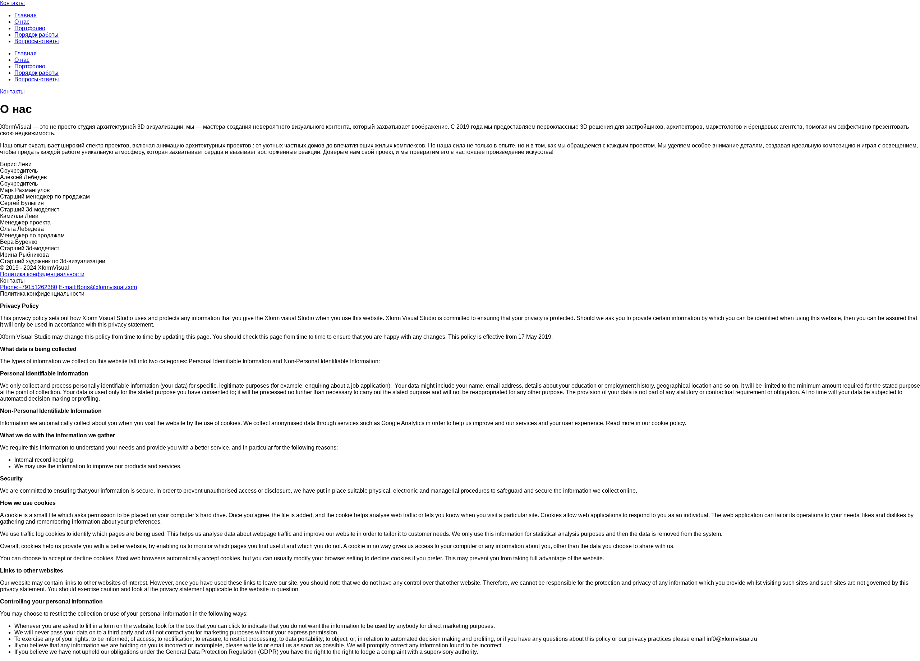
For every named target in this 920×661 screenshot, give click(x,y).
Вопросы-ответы (36, 41)
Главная (25, 15)
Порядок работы (36, 35)
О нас (21, 22)
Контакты (12, 3)
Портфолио (29, 28)
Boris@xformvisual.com (98, 287)
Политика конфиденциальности (42, 274)
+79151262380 (28, 287)
